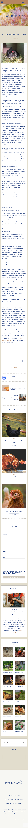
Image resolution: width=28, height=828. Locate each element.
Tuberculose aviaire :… (20, 686)
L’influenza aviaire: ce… (7, 716)
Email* (5, 557)
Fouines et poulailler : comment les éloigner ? (14, 441)
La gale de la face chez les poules (14, 511)
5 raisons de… (6, 658)
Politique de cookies (14, 795)
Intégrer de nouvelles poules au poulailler (10, 398)
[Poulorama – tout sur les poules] (14, 14)
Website (5, 562)
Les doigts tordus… (19, 658)
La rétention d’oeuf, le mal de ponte (14, 476)
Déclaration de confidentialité (14, 799)
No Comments (14, 38)
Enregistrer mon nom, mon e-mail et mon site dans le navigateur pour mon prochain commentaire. (14, 572)
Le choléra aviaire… (19, 672)
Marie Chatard (11, 376)
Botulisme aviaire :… (7, 672)
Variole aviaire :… (7, 702)
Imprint (8, 803)
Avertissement (17, 803)
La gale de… (6, 731)
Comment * (6, 534)
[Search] (23, 742)
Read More (14, 445)
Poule (16, 30)
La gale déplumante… (19, 731)
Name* (4, 551)
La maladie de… (18, 702)
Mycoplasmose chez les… (7, 687)
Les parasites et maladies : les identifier (17, 388)
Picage (12, 30)
